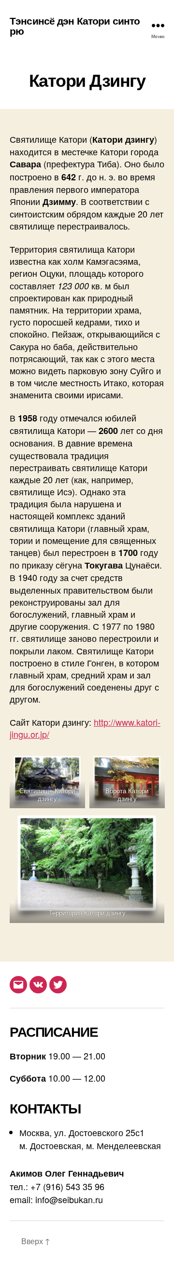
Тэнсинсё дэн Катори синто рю (75, 25)
